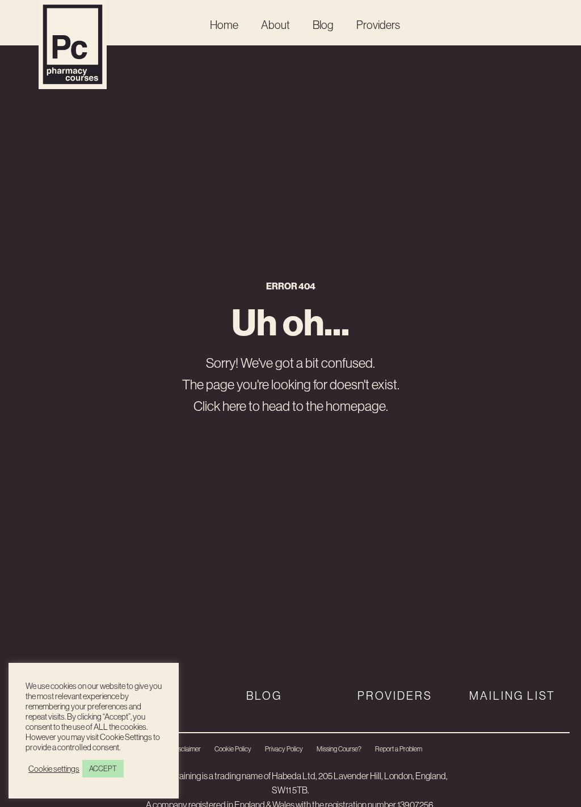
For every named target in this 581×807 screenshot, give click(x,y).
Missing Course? (339, 749)
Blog (323, 25)
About (275, 25)
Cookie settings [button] (53, 769)
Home (224, 25)
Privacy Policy (284, 749)
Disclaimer (186, 749)
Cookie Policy (232, 749)
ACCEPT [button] (103, 768)
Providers (378, 25)
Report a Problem (398, 749)
